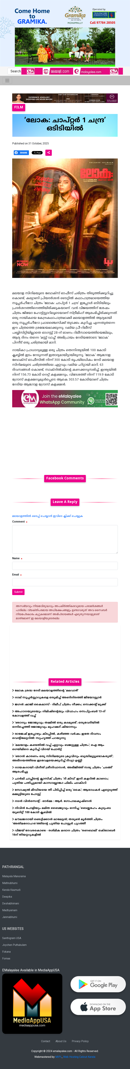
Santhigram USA (11, 938)
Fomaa (6, 958)
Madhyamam (9, 910)
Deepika (7, 896)
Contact (45, 1041)
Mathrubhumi (9, 883)
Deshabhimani (10, 903)
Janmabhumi (9, 917)
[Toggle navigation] (7, 80)
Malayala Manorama (14, 876)
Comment (18, 521)
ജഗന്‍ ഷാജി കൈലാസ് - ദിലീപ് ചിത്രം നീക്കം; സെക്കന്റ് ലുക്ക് (60, 704)
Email (15, 574)
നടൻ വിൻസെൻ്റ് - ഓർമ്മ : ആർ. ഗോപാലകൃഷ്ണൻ (53, 801)
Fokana (6, 951)
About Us (61, 1041)
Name (16, 558)
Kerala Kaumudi (11, 889)
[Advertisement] (65, 439)
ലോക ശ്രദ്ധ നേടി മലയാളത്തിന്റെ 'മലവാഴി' (46, 690)
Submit (18, 592)
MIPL (58, 1056)
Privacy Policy (80, 1041)
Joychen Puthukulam (14, 945)
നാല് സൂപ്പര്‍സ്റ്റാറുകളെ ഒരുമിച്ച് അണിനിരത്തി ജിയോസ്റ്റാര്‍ (58, 697)
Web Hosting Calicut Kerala (79, 1056)
